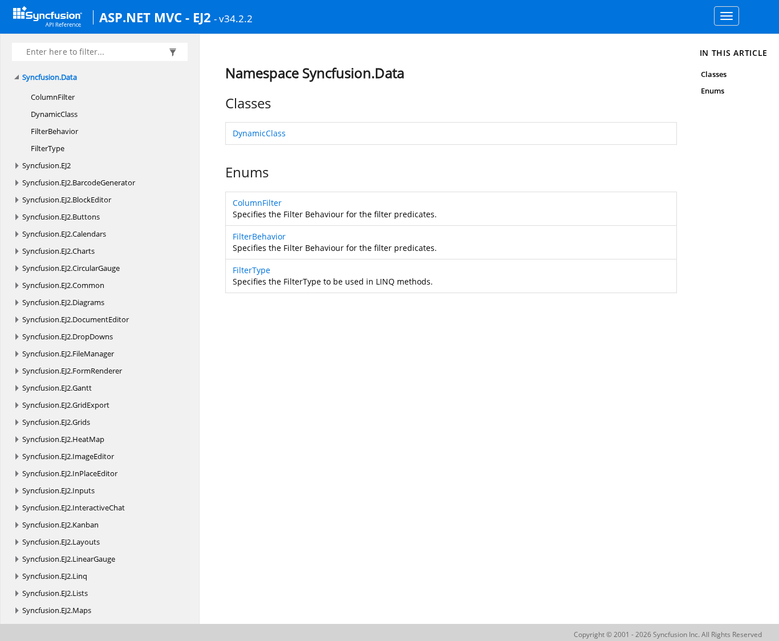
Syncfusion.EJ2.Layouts (61, 542)
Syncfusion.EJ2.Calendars (64, 234)
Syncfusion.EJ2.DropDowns (67, 336)
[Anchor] (219, 103)
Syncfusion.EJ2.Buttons (61, 217)
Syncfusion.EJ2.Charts (58, 251)
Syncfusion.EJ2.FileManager (68, 353)
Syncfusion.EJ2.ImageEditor (68, 456)
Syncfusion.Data (49, 77)
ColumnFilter (53, 97)
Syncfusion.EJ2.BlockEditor (66, 199)
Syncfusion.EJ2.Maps (56, 610)
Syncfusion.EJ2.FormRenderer (72, 371)
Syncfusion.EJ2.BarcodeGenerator (78, 182)
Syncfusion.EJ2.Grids (56, 422)
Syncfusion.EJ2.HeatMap (63, 439)
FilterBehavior (54, 131)
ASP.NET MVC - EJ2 (155, 17)
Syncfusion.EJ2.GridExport (65, 405)
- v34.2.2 (233, 18)
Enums (712, 91)
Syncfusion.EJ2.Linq (54, 576)
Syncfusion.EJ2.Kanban (60, 525)
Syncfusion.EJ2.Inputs (58, 490)
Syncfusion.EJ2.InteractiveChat (73, 507)
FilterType (47, 148)
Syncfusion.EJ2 (46, 165)
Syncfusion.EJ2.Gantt (57, 388)
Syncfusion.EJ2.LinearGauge (68, 559)
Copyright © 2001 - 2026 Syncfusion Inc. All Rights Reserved (668, 634)
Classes (714, 74)
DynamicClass (54, 114)
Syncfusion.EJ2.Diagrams (63, 302)
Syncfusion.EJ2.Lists (55, 593)
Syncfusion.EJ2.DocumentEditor (75, 319)
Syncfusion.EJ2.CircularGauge (71, 268)
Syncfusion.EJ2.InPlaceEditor (69, 473)
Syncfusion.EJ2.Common (63, 285)
